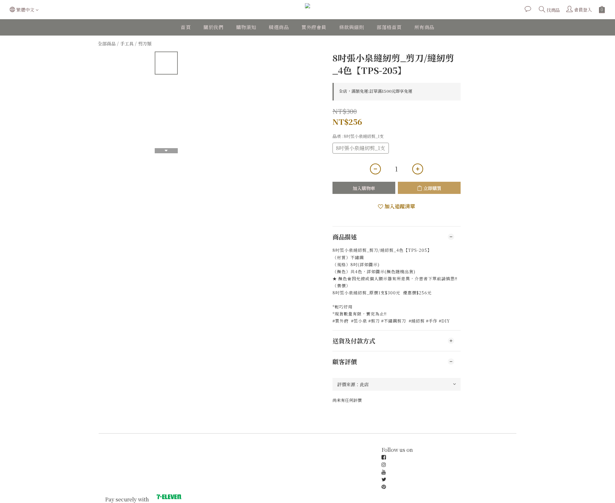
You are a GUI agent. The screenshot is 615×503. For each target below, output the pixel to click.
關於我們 (213, 27)
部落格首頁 (389, 27)
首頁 (186, 27)
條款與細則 (351, 27)
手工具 (127, 43)
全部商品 (107, 43)
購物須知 (246, 27)
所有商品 (424, 27)
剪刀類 (145, 43)
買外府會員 (313, 27)
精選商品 (279, 27)
